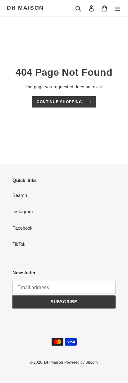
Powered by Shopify (81, 362)
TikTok (18, 244)
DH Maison (25, 8)
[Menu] (117, 8)
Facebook (22, 228)
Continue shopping (59, 102)
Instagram (22, 211)
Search (19, 195)
